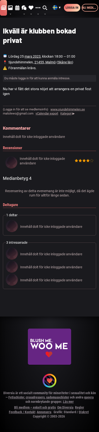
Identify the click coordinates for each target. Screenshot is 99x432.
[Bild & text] (10, 8)
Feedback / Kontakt (22, 412)
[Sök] (45, 8)
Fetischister (16, 397)
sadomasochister (57, 397)
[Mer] (38, 8)
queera (89, 397)
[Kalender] (17, 8)
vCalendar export (47, 113)
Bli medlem (90, 7)
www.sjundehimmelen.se (67, 109)
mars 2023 (33, 56)
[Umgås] (24, 8)
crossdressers (35, 397)
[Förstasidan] (3, 8)
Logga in (72, 7)
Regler (79, 407)
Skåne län (65, 62)
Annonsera (44, 412)
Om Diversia (65, 407)
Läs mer (68, 402)
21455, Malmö (45, 62)
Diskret (84, 412)
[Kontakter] (31, 8)
